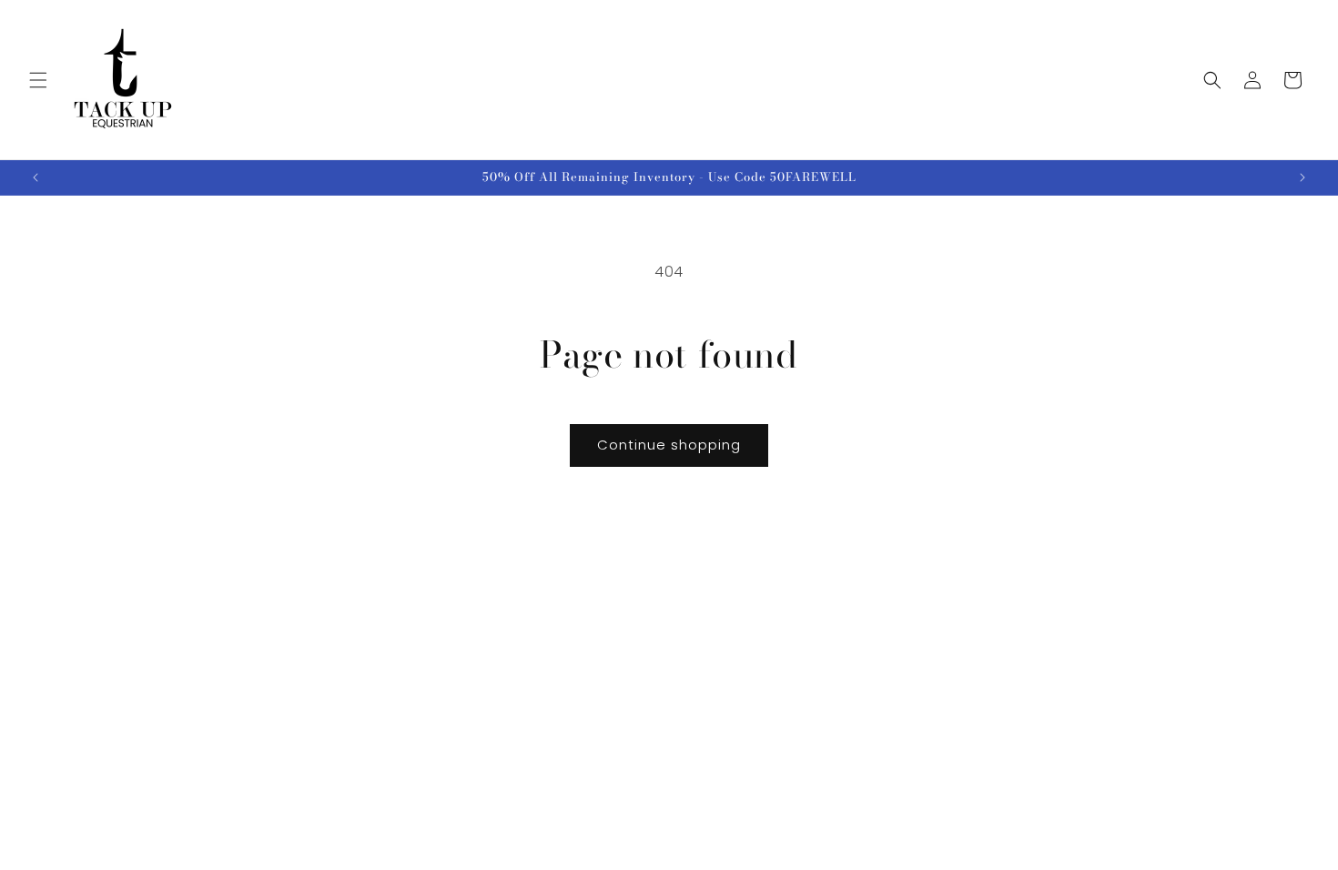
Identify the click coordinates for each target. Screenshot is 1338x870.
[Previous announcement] (35, 177)
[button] (38, 80)
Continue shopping (669, 444)
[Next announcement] (1302, 177)
